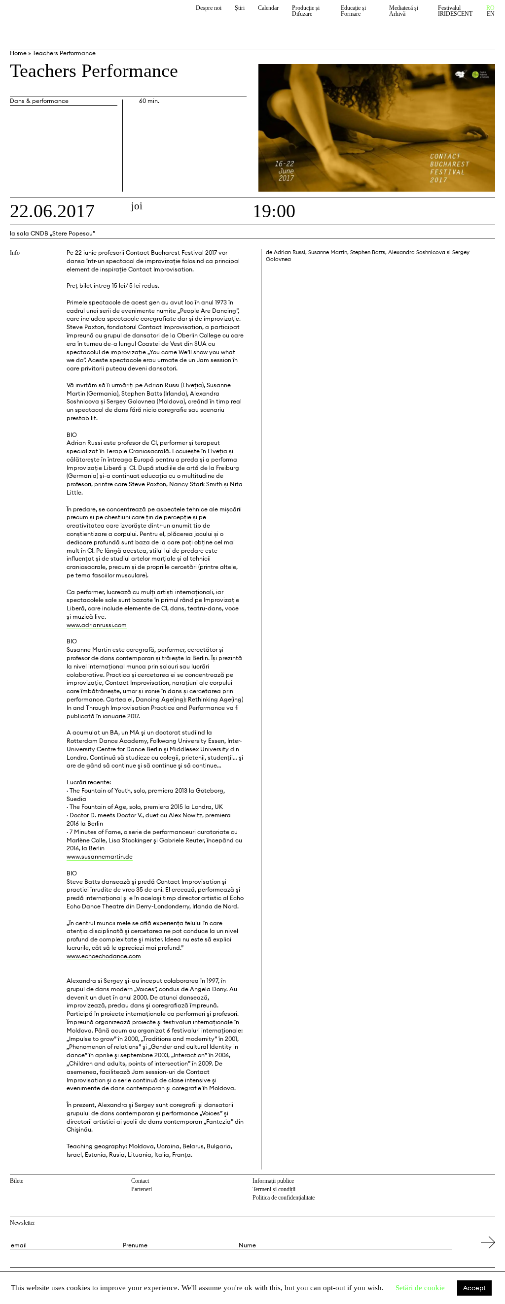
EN (491, 14)
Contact (140, 1180)
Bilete (16, 1180)
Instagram (490, 1182)
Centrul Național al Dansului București (55, 16)
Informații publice (273, 1180)
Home (18, 53)
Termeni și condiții (273, 1189)
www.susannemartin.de (100, 856)
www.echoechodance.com (104, 956)
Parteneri (141, 1189)
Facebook (478, 1182)
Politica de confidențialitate (283, 1197)
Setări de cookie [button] (420, 1288)
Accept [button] (474, 1288)
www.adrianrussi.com (97, 625)
